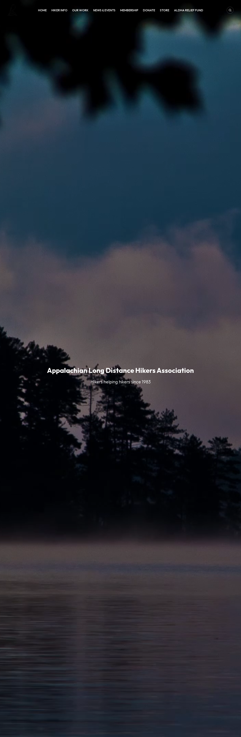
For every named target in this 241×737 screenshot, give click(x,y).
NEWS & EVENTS (104, 10)
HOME (42, 10)
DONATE (149, 10)
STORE (164, 10)
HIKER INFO (59, 10)
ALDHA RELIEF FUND (188, 10)
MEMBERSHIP (129, 10)
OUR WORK (80, 10)
